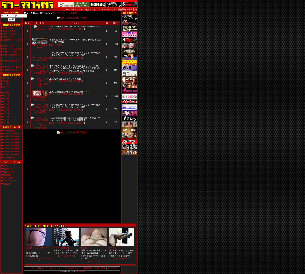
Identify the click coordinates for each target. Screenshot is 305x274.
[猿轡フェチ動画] (129, 137)
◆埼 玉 (5, 87)
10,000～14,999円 (74, 58)
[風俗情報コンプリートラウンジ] (129, 92)
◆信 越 (5, 101)
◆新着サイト (7, 168)
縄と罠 (84, 248)
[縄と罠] (129, 70)
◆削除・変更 (7, 177)
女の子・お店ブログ (65, 256)
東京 (63, 110)
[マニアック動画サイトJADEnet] (129, 59)
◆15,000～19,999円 (10, 136)
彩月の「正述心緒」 (62, 248)
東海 (63, 73)
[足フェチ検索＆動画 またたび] (129, 121)
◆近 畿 (5, 110)
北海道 (64, 29)
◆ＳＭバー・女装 (9, 52)
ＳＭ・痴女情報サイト (122, 258)
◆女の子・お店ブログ (11, 49)
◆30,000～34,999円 (10, 145)
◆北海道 (5, 92)
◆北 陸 (5, 104)
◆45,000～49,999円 (10, 154)
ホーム (67, 9)
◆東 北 (5, 95)
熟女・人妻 (55, 29)
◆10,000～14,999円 (10, 133)
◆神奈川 (5, 81)
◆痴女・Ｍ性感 (8, 31)
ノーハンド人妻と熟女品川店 (39, 111)
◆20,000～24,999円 (10, 139)
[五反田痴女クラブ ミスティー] (129, 30)
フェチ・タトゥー (32, 258)
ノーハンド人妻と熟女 (39, 85)
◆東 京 (5, 78)
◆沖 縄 (5, 122)
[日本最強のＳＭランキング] (27, 10)
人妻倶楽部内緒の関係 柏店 (39, 98)
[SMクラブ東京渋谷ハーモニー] (129, 25)
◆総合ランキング (9, 171)
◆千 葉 (5, 84)
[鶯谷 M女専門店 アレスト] (129, 19)
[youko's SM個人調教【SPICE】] (129, 47)
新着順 (74, 13)
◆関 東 (5, 98)
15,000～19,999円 (74, 73)
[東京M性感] (129, 98)
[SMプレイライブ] (129, 64)
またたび (112, 248)
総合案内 (132, 9)
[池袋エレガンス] (129, 53)
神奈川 (64, 123)
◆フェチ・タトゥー (10, 34)
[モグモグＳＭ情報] (129, 87)
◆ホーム (5, 165)
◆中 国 (5, 113)
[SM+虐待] (129, 132)
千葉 (63, 94)
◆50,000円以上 (8, 157)
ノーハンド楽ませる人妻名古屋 (39, 72)
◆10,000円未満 (8, 130)
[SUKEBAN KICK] (129, 81)
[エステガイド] (129, 154)
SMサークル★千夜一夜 (40, 46)
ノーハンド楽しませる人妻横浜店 (39, 126)
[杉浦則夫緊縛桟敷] (129, 149)
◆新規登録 (6, 174)
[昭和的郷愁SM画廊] (129, 104)
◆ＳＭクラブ (7, 28)
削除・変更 (100, 268)
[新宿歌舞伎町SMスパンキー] (129, 42)
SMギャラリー (109, 9)
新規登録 (122, 9)
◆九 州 (5, 119)
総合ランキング (92, 9)
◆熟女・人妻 (7, 46)
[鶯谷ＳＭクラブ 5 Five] (129, 75)
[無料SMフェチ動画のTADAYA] (129, 115)
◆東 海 (5, 107)
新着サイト (77, 9)
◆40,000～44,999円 (10, 151)
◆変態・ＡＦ (7, 37)
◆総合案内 (6, 183)
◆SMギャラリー (9, 180)
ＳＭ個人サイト (92, 261)
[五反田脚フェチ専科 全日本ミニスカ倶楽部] (129, 36)
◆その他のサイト (9, 70)
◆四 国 (5, 116)
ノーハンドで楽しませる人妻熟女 (39, 58)
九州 (63, 58)
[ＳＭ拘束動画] (129, 126)
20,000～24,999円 (76, 29)
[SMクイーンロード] (129, 143)
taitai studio (80, 271)
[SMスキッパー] (129, 109)
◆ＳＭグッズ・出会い (11, 67)
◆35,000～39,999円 (10, 148)
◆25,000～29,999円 (10, 142)
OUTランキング (61, 13)
